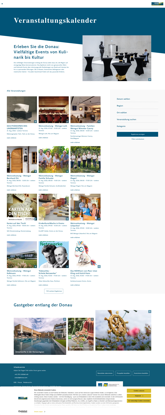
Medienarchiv (27, 382)
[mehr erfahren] (22, 117)
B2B (15, 382)
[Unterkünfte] (6, 3)
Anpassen (138, 395)
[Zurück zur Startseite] (157, 3)
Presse (20, 382)
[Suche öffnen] (14, 3)
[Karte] (9, 3)
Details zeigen (38, 411)
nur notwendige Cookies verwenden (139, 400)
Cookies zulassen (139, 390)
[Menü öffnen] (2, 3)
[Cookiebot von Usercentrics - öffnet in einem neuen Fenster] (22, 411)
